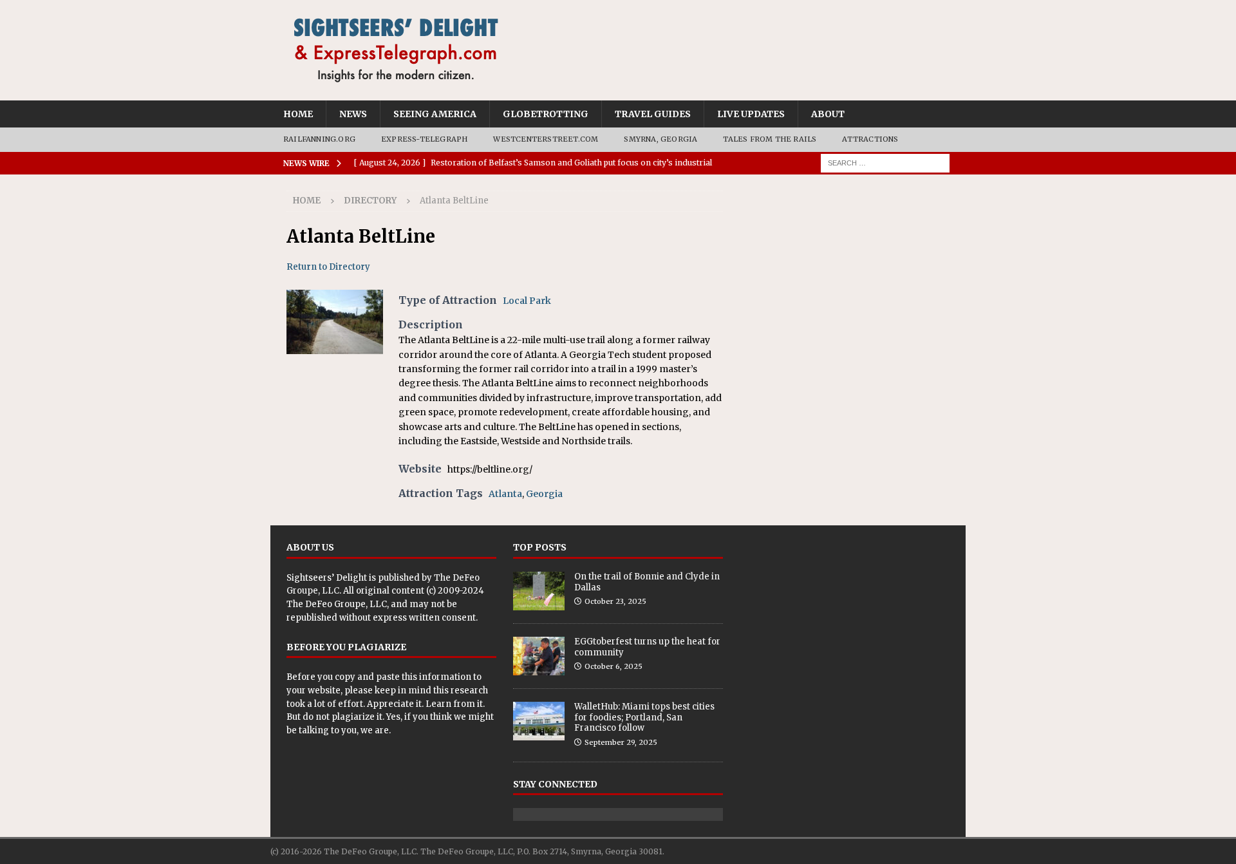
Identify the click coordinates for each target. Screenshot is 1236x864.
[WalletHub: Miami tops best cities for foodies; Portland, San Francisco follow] (539, 721)
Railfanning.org (319, 139)
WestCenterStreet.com (545, 139)
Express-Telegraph (424, 139)
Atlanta (505, 494)
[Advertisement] (845, 271)
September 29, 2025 (621, 742)
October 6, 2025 (613, 666)
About (828, 114)
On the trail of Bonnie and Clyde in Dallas (647, 582)
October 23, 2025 (615, 601)
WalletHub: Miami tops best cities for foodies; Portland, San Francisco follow (644, 717)
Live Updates (751, 114)
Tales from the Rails (769, 139)
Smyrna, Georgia (660, 139)
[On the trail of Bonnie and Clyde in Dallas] (539, 591)
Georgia (544, 494)
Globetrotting (545, 114)
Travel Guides (653, 114)
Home (298, 114)
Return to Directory (328, 266)
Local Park (527, 300)
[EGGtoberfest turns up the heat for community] (539, 656)
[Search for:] (885, 162)
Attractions (870, 139)
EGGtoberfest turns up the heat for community (647, 647)
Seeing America (434, 114)
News (353, 114)
